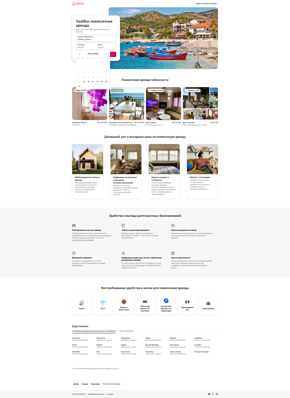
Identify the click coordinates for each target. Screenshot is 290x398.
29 (102, 82)
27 (93, 82)
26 (88, 82)
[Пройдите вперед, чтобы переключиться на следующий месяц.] (106, 53)
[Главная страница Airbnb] (78, 3)
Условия (110, 394)
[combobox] (96, 39)
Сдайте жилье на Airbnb (206, 3)
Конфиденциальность (96, 394)
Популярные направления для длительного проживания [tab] (94, 331)
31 (79, 86)
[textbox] (86, 47)
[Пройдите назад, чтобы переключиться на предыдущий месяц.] (80, 53)
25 (84, 82)
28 (97, 82)
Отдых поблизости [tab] (126, 331)
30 (106, 82)
